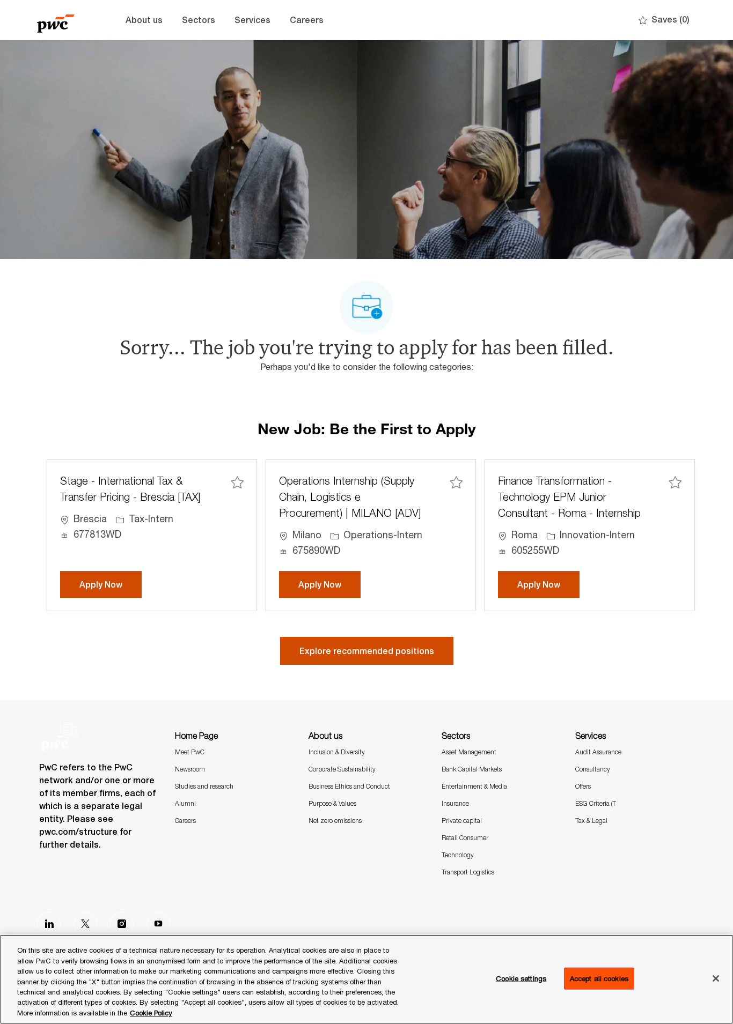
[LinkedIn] (49, 924)
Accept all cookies (599, 978)
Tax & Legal (591, 821)
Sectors (198, 20)
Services (252, 20)
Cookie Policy (151, 1012)
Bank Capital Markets (472, 769)
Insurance (455, 803)
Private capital (462, 821)
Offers (583, 786)
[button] (366, 650)
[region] (366, 979)
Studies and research (204, 786)
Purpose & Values (332, 803)
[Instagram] (122, 924)
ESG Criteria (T (595, 803)
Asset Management (469, 752)
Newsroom (190, 769)
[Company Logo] (64, 20)
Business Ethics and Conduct (349, 786)
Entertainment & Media (474, 786)
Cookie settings (521, 978)
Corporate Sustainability (342, 769)
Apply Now (110, 584)
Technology (458, 855)
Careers (307, 20)
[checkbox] (237, 482)
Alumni (185, 803)
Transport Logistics (468, 872)
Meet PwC (189, 752)
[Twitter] (85, 924)
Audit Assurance (598, 752)
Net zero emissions (335, 821)
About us (144, 20)
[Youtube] (158, 924)
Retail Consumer (465, 838)
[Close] (716, 978)
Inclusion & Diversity (337, 752)
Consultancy (592, 769)
